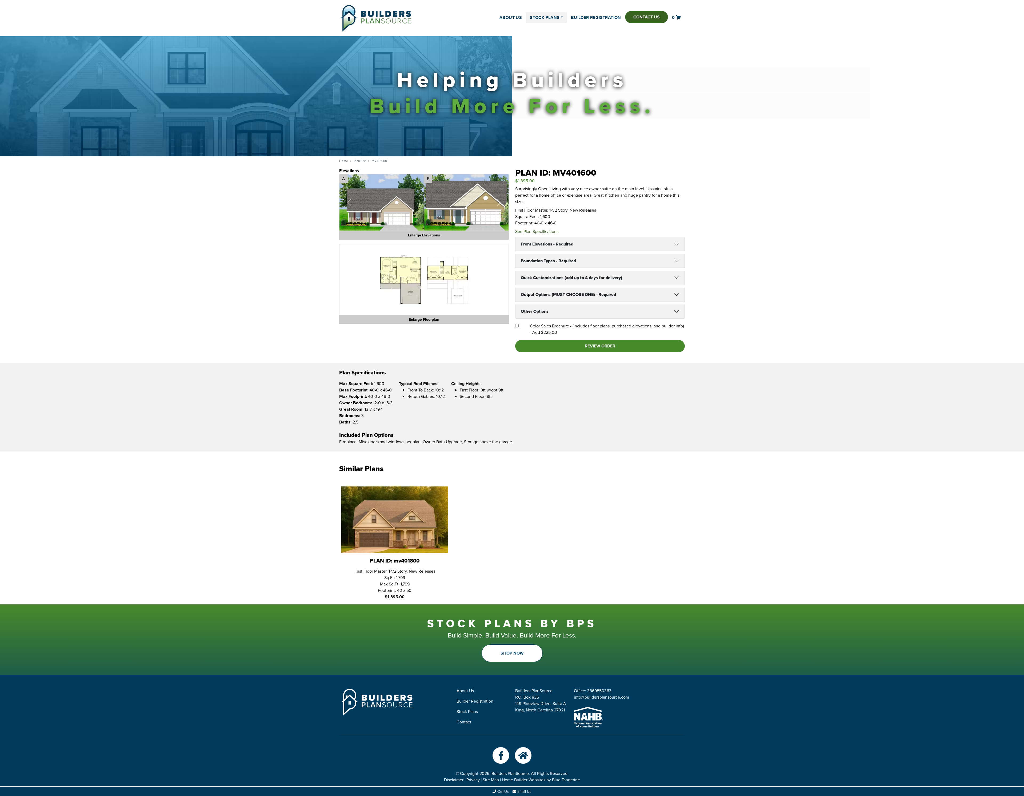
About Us (465, 691)
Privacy (473, 780)
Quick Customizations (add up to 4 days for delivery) (571, 278)
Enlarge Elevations (424, 235)
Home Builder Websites (523, 780)
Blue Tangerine (566, 780)
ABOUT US (510, 17)
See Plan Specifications (536, 231)
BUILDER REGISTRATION (596, 17)
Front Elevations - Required (547, 244)
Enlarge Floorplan (424, 319)
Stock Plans (467, 711)
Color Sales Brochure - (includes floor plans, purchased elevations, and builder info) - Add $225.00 (607, 329)
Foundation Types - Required (548, 261)
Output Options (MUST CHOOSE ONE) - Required (568, 294)
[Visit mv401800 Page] (394, 519)
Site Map (491, 780)
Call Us (502, 791)
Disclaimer (453, 780)
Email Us (523, 791)
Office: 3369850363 (592, 691)
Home (343, 161)
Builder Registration (475, 701)
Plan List (360, 161)
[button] (349, 202)
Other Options (535, 311)
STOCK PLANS (544, 17)
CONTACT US (646, 17)
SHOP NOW (512, 653)
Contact (464, 722)
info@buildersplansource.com (601, 697)
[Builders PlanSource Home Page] (376, 18)
